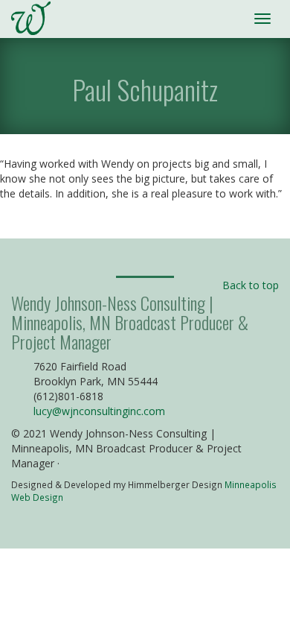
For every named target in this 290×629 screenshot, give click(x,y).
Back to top (250, 285)
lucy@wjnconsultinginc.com (99, 411)
